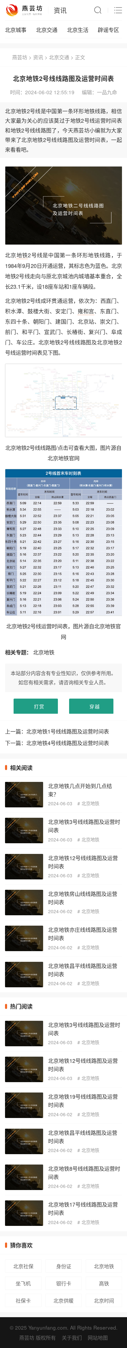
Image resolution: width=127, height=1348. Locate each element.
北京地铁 (43, 652)
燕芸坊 (19, 57)
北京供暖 (63, 1300)
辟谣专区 (108, 29)
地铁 (22, 255)
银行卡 (63, 1283)
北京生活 (77, 29)
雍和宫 (86, 311)
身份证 (63, 1266)
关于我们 (72, 1337)
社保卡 (23, 1300)
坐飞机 (23, 1283)
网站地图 (98, 1337)
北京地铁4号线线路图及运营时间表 (67, 743)
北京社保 (23, 1266)
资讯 (60, 10)
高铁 (104, 1283)
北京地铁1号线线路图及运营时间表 (67, 731)
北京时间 (104, 1300)
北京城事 (15, 29)
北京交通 (46, 29)
